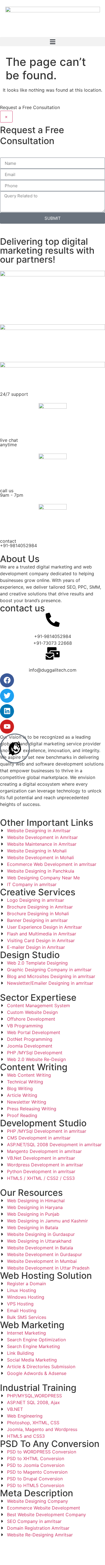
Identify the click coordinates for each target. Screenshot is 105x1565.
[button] (52, 41)
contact (18, 543)
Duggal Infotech (33, 1555)
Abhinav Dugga (68, 1548)
